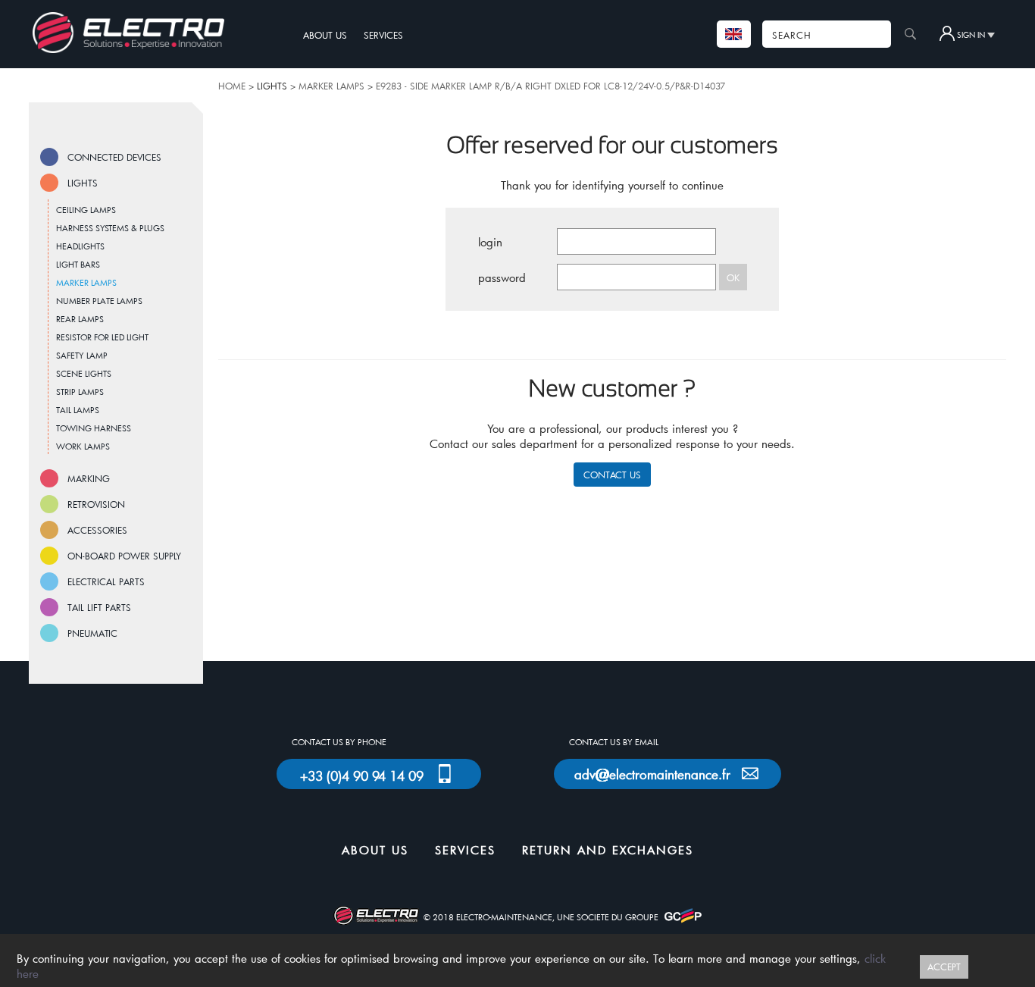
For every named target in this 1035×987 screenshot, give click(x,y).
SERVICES (383, 35)
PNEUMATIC (92, 633)
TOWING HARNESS (93, 428)
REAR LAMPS (80, 318)
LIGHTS (82, 183)
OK (733, 277)
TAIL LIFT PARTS (99, 607)
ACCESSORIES (97, 530)
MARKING (88, 478)
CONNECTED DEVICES (114, 157)
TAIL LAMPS (77, 409)
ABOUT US (325, 35)
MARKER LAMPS (331, 86)
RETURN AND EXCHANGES (607, 849)
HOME (231, 86)
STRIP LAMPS (80, 391)
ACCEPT (944, 966)
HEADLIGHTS (80, 246)
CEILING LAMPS (86, 209)
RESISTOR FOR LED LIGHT (102, 337)
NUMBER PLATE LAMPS (99, 300)
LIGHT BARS (78, 264)
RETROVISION (96, 504)
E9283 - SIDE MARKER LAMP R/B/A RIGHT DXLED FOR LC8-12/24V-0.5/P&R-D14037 (550, 86)
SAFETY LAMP (82, 355)
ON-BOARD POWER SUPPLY (124, 556)
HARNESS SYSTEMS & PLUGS (110, 227)
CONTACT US (612, 474)
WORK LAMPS (83, 446)
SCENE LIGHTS (83, 373)
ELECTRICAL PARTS (106, 581)
